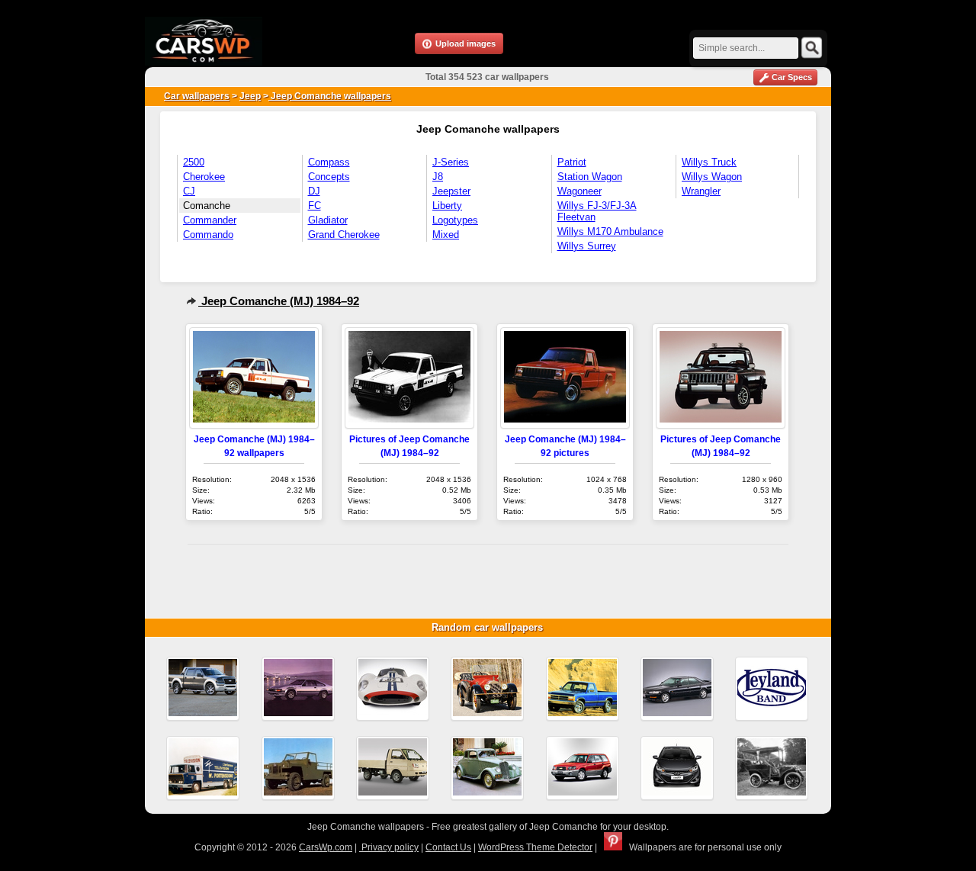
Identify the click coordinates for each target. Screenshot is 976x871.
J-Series (450, 162)
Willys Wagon (712, 176)
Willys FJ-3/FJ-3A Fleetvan (597, 211)
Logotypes (455, 220)
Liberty (447, 205)
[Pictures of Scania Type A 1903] (771, 768)
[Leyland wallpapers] (771, 689)
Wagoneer (579, 191)
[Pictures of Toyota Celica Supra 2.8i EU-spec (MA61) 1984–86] (298, 689)
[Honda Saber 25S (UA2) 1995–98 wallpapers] (677, 689)
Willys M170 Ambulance (610, 231)
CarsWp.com (325, 847)
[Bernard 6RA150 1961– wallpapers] (202, 768)
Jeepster (451, 191)
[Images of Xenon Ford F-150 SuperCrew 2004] (202, 689)
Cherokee (204, 176)
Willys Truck (709, 162)
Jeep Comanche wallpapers (329, 96)
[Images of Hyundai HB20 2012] (677, 768)
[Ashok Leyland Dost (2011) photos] (392, 768)
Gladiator (328, 220)
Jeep (250, 96)
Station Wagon (589, 176)
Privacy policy (389, 847)
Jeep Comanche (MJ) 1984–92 (278, 300)
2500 (193, 162)
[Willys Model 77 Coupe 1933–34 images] (487, 768)
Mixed (445, 234)
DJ (314, 191)
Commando (208, 234)
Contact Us (448, 847)
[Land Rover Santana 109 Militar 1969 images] (298, 768)
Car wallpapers (197, 96)
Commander (209, 220)
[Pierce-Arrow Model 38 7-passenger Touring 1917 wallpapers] (487, 689)
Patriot (571, 162)
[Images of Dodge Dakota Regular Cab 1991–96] (582, 689)
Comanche (206, 205)
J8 (437, 176)
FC (314, 205)
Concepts (329, 176)
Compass (329, 162)
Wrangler (701, 191)
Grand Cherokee (344, 234)
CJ (189, 191)
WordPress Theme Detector (535, 847)
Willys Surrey (586, 246)
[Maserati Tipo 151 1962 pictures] (392, 689)
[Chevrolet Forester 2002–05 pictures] (582, 768)
